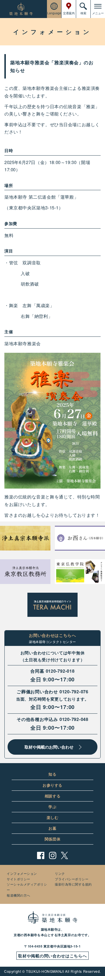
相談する (53, 796)
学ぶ (52, 806)
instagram (52, 855)
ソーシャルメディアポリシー (27, 887)
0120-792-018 (60, 671)
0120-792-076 (74, 691)
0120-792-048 (74, 719)
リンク (60, 873)
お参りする (52, 785)
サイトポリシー (18, 879)
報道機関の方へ (18, 895)
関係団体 (53, 839)
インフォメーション (22, 873)
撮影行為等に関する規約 (73, 884)
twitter (64, 855)
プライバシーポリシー (72, 879)
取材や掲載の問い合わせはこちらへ (52, 956)
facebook (40, 855)
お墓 (52, 828)
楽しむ (53, 817)
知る (52, 774)
